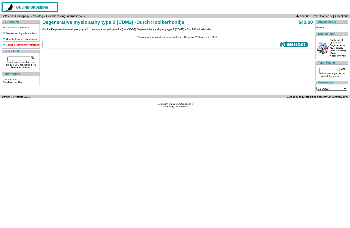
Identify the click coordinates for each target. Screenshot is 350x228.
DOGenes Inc (185, 104)
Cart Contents (323, 16)
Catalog (38, 16)
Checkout (341, 16)
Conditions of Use (12, 82)
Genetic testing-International (64, 16)
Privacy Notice (10, 79)
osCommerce (182, 106)
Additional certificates (17, 27)
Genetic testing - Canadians (21, 39)
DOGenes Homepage (16, 16)
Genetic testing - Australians (21, 33)
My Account (302, 16)
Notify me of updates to (338, 48)
